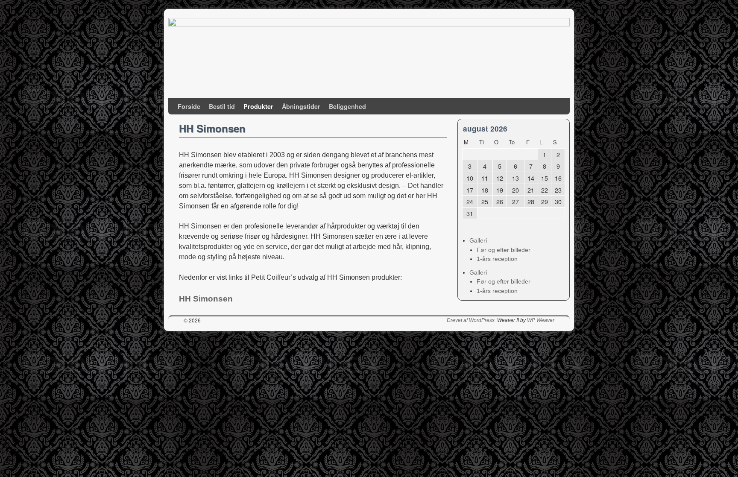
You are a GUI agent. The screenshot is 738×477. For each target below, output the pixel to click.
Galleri (478, 240)
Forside (189, 106)
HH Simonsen (206, 298)
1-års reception (497, 258)
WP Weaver (540, 320)
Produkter (258, 106)
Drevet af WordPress (471, 320)
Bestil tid (222, 106)
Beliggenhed (347, 106)
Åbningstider (301, 106)
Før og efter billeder (503, 249)
